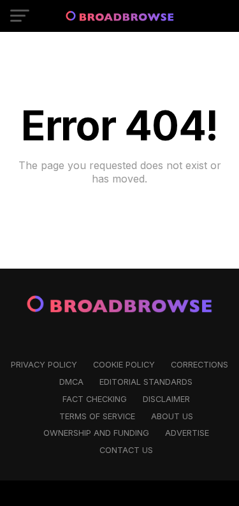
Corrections (199, 364)
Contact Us (126, 450)
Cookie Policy (124, 364)
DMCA (71, 382)
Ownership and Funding (96, 433)
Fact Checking (94, 399)
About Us (172, 416)
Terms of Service (97, 416)
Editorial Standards (145, 382)
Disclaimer (166, 399)
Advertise (187, 433)
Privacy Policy (44, 364)
